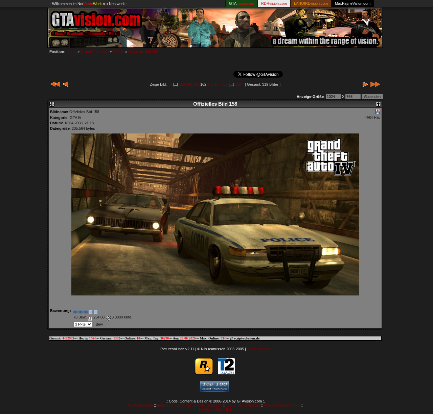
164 (217, 84)
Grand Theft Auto (95, 51)
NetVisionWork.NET (215, 409)
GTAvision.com (140, 405)
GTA (241, 3)
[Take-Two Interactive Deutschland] (226, 373)
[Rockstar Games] (203, 373)
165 (225, 84)
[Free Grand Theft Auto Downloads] (214, 390)
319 (238, 84)
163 (210, 84)
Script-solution (258, 349)
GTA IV (118, 51)
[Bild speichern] (377, 113)
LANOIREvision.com (243, 405)
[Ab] (51, 102)
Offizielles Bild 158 (143, 51)
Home (71, 51)
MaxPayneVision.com (352, 3)
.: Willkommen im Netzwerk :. (88, 4)
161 (196, 84)
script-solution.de (246, 338)
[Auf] (378, 102)
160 (189, 84)
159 (182, 84)
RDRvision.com (209, 405)
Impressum (166, 405)
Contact (186, 405)
